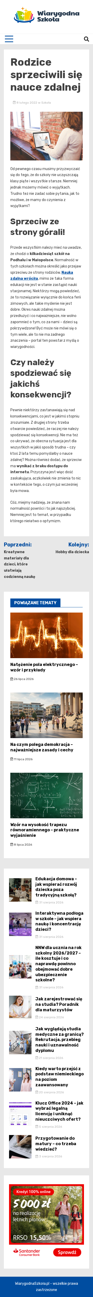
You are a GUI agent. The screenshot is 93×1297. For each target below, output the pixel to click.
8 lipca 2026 (22, 844)
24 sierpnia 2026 (51, 1017)
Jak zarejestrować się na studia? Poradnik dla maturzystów (58, 1004)
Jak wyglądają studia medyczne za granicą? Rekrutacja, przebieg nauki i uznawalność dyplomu (59, 1039)
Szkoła (46, 102)
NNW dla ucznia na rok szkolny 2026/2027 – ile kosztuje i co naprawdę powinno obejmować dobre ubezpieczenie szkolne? (58, 964)
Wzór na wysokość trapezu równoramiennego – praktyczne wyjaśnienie (44, 830)
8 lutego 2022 (27, 102)
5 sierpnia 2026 (50, 1126)
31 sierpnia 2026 (50, 902)
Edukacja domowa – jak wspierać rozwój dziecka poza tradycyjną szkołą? (56, 886)
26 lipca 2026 (23, 679)
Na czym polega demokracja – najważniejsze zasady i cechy (41, 747)
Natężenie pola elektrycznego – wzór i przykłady (44, 667)
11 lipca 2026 (23, 759)
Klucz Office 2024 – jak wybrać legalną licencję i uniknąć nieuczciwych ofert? (59, 1111)
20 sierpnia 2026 (51, 1092)
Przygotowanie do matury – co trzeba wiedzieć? (55, 1144)
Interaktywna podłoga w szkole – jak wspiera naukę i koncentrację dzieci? (59, 921)
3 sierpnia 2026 (50, 1156)
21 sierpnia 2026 (50, 1058)
